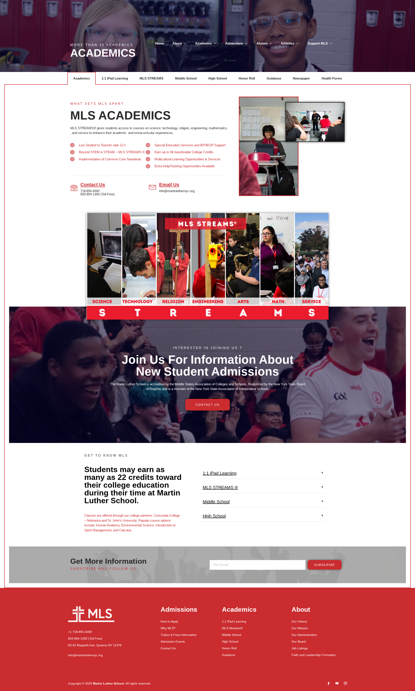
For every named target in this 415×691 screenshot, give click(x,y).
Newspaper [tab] (301, 78)
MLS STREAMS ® (220, 487)
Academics (203, 43)
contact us (207, 404)
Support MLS (318, 43)
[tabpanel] (207, 336)
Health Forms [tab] (332, 78)
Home (159, 43)
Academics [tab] (81, 78)
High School (214, 516)
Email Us (169, 184)
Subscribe (324, 565)
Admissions (234, 43)
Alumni (262, 43)
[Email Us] (152, 186)
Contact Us (92, 184)
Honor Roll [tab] (247, 78)
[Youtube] (335, 683)
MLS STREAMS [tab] (151, 78)
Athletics (287, 43)
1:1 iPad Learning (219, 473)
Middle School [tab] (186, 78)
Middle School (216, 501)
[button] (263, 473)
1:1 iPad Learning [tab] (115, 78)
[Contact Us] (74, 188)
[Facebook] (327, 683)
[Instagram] (343, 683)
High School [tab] (217, 78)
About (177, 43)
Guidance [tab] (274, 78)
